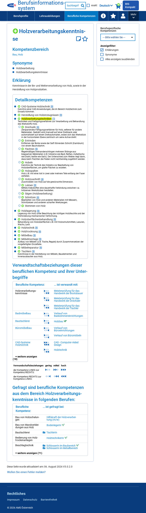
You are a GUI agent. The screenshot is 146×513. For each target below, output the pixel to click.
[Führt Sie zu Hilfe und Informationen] (103, 16)
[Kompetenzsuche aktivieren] (118, 5)
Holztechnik (60, 349)
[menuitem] (21, 16)
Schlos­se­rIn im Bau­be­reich (60, 445)
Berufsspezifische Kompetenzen (110, 29)
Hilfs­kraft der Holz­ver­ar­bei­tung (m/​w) (61, 418)
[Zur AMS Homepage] (12, 5)
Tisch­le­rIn (51, 432)
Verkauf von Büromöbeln (67, 335)
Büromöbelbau (23, 328)
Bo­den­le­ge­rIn (54, 425)
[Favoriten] (85, 39)
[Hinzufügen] (15, 29)
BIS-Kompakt (130, 5)
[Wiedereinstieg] (123, 16)
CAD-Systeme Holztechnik (22, 343)
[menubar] (67, 16)
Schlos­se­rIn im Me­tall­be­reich (62, 448)
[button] (133, 16)
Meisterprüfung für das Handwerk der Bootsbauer (68, 292)
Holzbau (58, 321)
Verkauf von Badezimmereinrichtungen (68, 314)
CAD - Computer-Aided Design (66, 343)
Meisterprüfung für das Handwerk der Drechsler (67, 299)
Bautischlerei (22, 321)
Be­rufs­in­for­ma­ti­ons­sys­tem (41, 5)
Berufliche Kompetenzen (81, 16)
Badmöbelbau (23, 313)
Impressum (13, 499)
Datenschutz (30, 499)
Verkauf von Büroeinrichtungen (64, 329)
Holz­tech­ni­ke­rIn (55, 438)
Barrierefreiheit (49, 499)
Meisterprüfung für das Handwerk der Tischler (66, 307)
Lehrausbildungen (49, 16)
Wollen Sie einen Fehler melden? (26, 472)
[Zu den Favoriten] (113, 16)
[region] (50, 51)
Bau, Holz (17, 54)
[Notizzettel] (79, 39)
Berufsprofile (21, 16)
